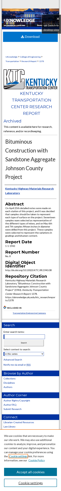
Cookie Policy (36, 460)
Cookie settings (18, 456)
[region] (30, 460)
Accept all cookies (31, 472)
